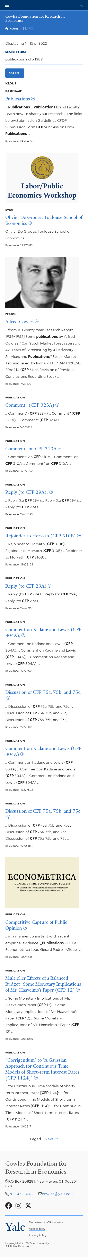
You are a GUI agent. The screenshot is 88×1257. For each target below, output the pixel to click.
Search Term (15, 51)
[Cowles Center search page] (81, 5)
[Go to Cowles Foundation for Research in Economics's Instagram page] (18, 1206)
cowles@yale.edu (57, 1194)
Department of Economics (46, 1222)
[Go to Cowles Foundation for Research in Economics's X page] (28, 1206)
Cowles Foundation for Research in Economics (35, 18)
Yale (15, 1227)
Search (14, 73)
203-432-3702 (21, 1194)
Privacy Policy (37, 1235)
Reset (11, 83)
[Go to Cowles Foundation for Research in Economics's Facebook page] (8, 1206)
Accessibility (37, 1228)
